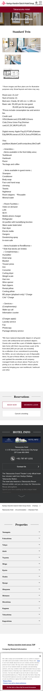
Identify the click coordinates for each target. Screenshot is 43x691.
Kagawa (5, 608)
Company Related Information (14, 649)
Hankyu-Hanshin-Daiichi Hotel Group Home (16, 506)
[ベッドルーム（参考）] (13, 56)
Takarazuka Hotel (7, 510)
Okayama (6, 589)
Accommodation (21, 510)
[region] (21, 672)
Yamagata (6, 532)
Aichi (4, 551)
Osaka (5, 577)
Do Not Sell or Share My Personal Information (21, 687)
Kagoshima (7, 621)
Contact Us (21, 467)
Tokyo (4, 545)
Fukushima (6, 538)
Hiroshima (6, 602)
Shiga (4, 564)
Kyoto (4, 570)
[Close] (40, 656)
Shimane (5, 596)
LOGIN (36, 4)
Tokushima (6, 615)
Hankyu (35, 506)
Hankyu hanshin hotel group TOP (21, 645)
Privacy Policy (7, 681)
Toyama (5, 558)
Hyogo (5, 583)
